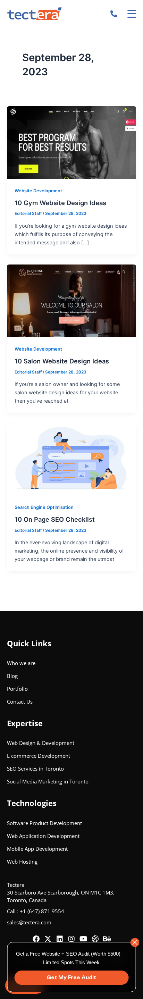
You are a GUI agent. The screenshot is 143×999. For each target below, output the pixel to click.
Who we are (21, 663)
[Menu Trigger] (132, 13)
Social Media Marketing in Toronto (48, 781)
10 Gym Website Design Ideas (60, 203)
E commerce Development (38, 755)
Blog (12, 675)
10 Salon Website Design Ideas (62, 361)
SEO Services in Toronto (35, 768)
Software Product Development (44, 823)
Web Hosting (22, 861)
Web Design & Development (40, 742)
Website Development (38, 190)
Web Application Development (43, 835)
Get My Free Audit (71, 977)
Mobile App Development (37, 848)
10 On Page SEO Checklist (55, 519)
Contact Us (20, 701)
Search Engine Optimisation (44, 507)
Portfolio (17, 688)
